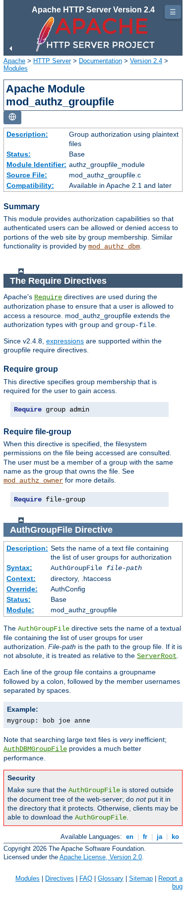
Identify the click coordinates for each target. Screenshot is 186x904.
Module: (20, 610)
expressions (65, 341)
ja (159, 836)
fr (145, 836)
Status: (18, 154)
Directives (59, 878)
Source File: (26, 175)
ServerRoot (157, 656)
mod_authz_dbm (114, 246)
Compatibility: (30, 185)
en (129, 836)
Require (48, 297)
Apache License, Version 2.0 (101, 857)
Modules (15, 68)
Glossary (111, 878)
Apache (14, 61)
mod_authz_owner (33, 481)
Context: (21, 578)
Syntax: (19, 568)
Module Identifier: (36, 164)
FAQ (85, 878)
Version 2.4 (146, 61)
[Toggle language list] (12, 117)
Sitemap (141, 878)
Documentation (100, 61)
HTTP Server (52, 61)
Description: (27, 134)
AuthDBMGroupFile (35, 749)
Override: (22, 589)
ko (175, 836)
